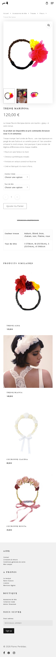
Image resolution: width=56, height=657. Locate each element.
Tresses (33, 13)
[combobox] (16, 177)
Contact (6, 557)
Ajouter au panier (15, 206)
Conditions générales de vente (14, 562)
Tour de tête (9, 184)
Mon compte (7, 564)
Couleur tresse (10, 174)
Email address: (8, 618)
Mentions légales (9, 585)
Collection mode (9, 602)
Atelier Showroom (9, 604)
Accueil (6, 13)
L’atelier (6, 583)
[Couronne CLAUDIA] (28, 428)
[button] (52, 3)
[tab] (28, 220)
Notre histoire (8, 580)
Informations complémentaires (28, 220)
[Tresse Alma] (28, 294)
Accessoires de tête (20, 13)
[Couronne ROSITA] (28, 495)
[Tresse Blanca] (28, 361)
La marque (7, 578)
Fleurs (42, 13)
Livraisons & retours (10, 559)
